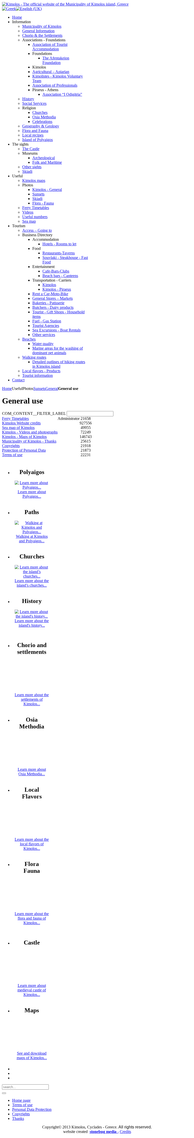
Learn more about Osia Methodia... (32, 771)
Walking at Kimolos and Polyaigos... (32, 538)
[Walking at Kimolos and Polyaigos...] (32, 532)
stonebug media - (104, 1131)
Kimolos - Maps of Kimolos (24, 436)
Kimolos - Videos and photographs (30, 432)
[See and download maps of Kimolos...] (31, 1049)
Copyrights (11, 446)
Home (7, 388)
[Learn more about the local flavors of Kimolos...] (31, 835)
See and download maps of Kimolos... (32, 1055)
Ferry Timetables (15, 418)
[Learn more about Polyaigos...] (32, 487)
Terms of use (12, 455)
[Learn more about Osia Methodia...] (31, 765)
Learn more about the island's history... (32, 623)
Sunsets (39, 388)
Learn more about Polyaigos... (32, 494)
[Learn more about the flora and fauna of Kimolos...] (31, 909)
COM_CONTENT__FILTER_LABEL (34, 413)
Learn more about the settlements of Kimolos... (32, 699)
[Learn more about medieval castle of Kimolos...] (31, 981)
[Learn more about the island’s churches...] (32, 576)
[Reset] (4, 1093)
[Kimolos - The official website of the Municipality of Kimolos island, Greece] (65, 4)
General (51, 388)
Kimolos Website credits (21, 423)
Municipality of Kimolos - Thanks (29, 441)
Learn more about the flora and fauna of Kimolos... (32, 918)
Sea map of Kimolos (18, 427)
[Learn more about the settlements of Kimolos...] (31, 690)
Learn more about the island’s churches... (32, 583)
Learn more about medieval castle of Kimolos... (31, 990)
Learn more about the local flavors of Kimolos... (32, 844)
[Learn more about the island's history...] (32, 616)
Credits (125, 1131)
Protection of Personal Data (24, 450)
